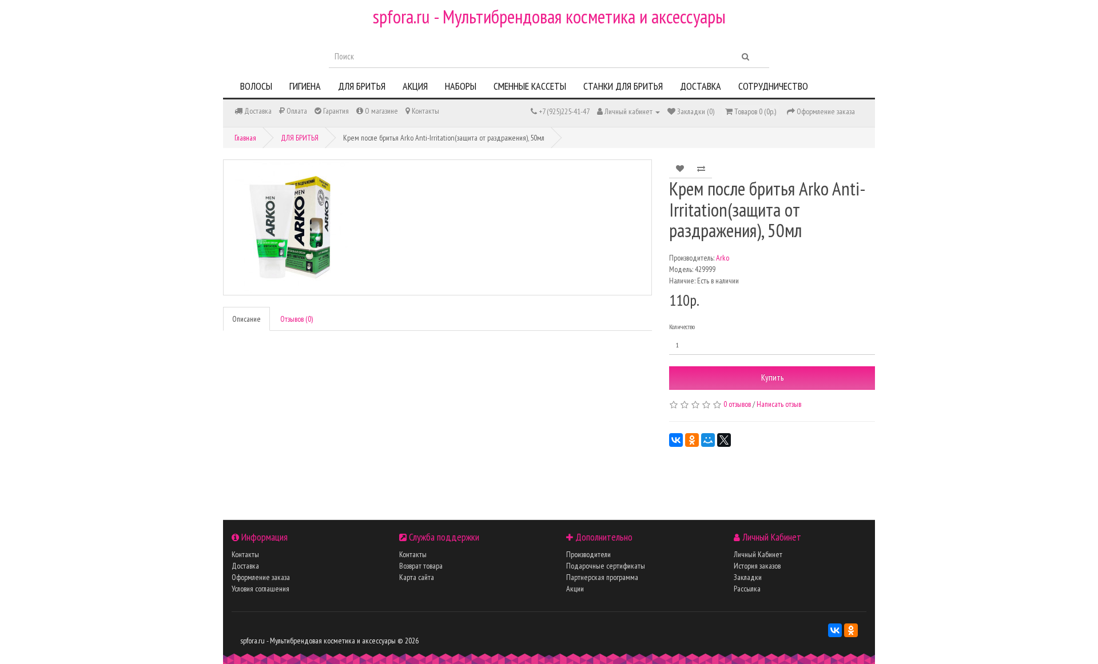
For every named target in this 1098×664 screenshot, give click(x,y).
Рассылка (747, 588)
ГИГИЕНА (305, 86)
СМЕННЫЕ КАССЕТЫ (530, 86)
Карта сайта (416, 577)
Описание (246, 319)
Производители (588, 554)
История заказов (757, 566)
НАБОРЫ (460, 86)
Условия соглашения (260, 588)
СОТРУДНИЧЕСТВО (773, 86)
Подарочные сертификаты (605, 566)
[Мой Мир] (708, 440)
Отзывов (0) (296, 319)
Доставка (245, 566)
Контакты (245, 554)
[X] (724, 440)
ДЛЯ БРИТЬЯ (361, 86)
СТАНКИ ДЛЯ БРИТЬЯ (623, 86)
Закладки (748, 577)
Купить (772, 377)
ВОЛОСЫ (256, 86)
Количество (682, 326)
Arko (722, 258)
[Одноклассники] (692, 440)
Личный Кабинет (758, 554)
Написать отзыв (779, 404)
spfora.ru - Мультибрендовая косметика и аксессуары (549, 16)
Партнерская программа (602, 577)
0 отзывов (737, 404)
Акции (575, 588)
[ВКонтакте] (676, 440)
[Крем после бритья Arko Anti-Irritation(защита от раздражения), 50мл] (437, 227)
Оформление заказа (261, 577)
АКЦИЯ (415, 86)
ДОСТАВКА (700, 86)
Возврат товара (421, 566)
